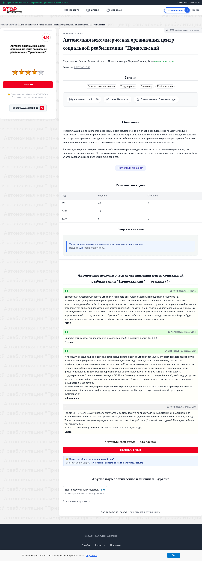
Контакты (100, 545)
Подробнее (91, 555)
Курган (13, 25)
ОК (173, 555)
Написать (28, 84)
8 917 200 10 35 (82, 67)
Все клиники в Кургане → (76, 501)
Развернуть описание (130, 168)
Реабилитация (165, 86)
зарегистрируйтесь (93, 248)
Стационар (146, 86)
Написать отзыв (130, 449)
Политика (115, 545)
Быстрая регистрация (77, 462)
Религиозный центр (73, 33)
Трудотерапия (128, 86)
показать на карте (164, 61)
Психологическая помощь (101, 86)
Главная (4, 25)
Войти (195, 10)
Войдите (73, 248)
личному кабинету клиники (144, 512)
